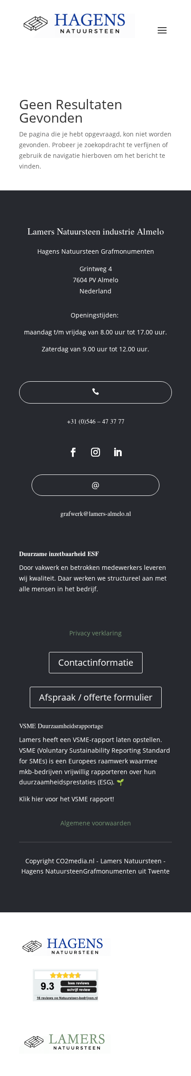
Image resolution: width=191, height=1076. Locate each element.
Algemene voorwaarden (95, 823)
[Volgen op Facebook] (73, 452)
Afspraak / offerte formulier (95, 697)
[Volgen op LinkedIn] (118, 452)
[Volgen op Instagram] (95, 452)
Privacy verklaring (95, 633)
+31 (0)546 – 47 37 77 (95, 421)
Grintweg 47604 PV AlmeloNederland (95, 279)
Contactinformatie (95, 662)
